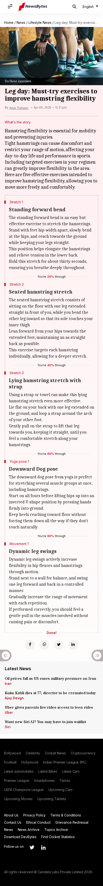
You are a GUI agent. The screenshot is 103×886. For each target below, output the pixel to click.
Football (10, 762)
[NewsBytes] (32, 7)
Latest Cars (71, 771)
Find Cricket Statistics (58, 837)
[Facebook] (30, 645)
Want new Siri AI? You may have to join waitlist (45, 721)
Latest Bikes (47, 771)
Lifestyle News (40, 22)
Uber (9, 712)
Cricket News (55, 753)
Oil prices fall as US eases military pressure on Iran (50, 678)
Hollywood (29, 762)
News (21, 22)
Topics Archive (56, 830)
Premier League (16, 780)
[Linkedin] (73, 645)
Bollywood (12, 753)
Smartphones (44, 780)
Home (8, 22)
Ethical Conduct (38, 822)
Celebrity (33, 753)
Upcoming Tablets (51, 799)
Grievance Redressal (71, 822)
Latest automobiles (19, 771)
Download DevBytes (20, 837)
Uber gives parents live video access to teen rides (49, 707)
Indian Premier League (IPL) (65, 762)
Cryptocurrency (83, 753)
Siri (8, 727)
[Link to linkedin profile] (43, 847)
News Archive (29, 830)
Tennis (65, 780)
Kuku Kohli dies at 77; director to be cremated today (50, 693)
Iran (8, 683)
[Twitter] (58, 645)
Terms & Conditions (65, 815)
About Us (11, 815)
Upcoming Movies (18, 799)
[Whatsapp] (44, 645)
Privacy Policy (34, 815)
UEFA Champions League (24, 790)
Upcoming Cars (60, 790)
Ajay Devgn (14, 698)
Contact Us (12, 822)
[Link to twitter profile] (32, 847)
